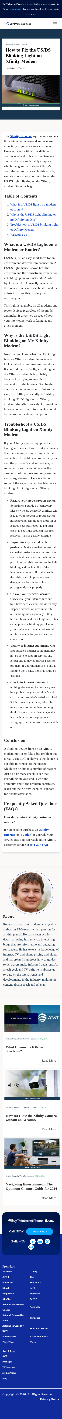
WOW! (34, 1299)
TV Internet (8, 1367)
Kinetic (6, 1288)
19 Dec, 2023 (40, 1176)
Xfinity (33, 1271)
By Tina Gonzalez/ (13, 1176)
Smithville (35, 1307)
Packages (7, 1361)
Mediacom (7, 1282)
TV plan (25, 834)
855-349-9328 (39, 1231)
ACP (4, 1356)
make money (15, 9)
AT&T (5, 1277)
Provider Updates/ (29, 1039)
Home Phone (9, 1373)
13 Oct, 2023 (43, 1107)
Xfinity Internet (21, 136)
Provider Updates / (29, 1107)
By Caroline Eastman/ (14, 1039)
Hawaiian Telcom (39, 1328)
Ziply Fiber (8, 1342)
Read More (49, 1060)
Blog (4, 1378)
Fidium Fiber (9, 1336)
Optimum (35, 1293)
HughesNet (8, 1293)
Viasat (33, 1342)
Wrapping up (18, 234)
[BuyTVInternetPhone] (19, 23)
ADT (32, 1288)
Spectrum (7, 1271)
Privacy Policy (50, 1399)
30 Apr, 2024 (42, 1039)
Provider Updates (20, 45)
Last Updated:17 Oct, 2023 (16, 68)
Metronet (35, 1318)
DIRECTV (35, 1282)
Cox (32, 1277)
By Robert (10, 45)
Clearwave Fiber (39, 1336)
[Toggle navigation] (55, 24)
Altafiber (7, 1299)
